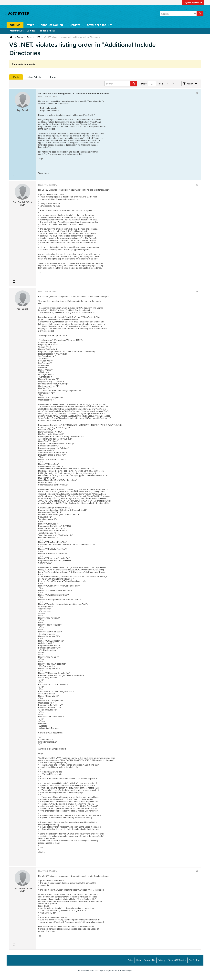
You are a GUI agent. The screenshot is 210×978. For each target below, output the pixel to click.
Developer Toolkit (99, 25)
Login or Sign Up (191, 2)
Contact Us (149, 960)
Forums (15, 25)
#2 (197, 185)
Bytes (130, 960)
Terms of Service (177, 960)
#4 (197, 871)
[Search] (200, 13)
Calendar (31, 30)
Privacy (161, 960)
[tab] (16, 77)
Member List (16, 30)
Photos (52, 77)
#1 (197, 93)
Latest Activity (34, 77)
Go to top (194, 960)
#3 (197, 291)
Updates (75, 25)
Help (138, 960)
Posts (16, 77)
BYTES (30, 25)
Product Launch (52, 25)
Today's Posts (47, 30)
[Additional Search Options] (195, 13)
